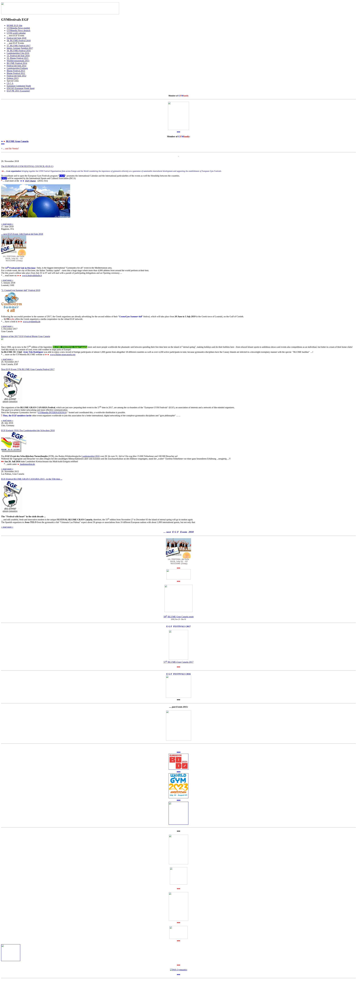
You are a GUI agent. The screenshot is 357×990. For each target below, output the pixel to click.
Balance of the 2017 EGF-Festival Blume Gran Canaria (25, 336)
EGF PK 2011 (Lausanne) (18, 91)
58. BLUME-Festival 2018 (19, 40)
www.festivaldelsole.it (32, 275)
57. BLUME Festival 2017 (18, 45)
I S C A (10, 83)
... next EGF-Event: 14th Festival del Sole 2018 (22, 234)
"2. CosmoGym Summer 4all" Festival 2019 (20, 290)
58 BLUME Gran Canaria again (179, 616)
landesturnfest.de (27, 464)
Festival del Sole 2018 (16, 38)
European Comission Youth (19, 86)
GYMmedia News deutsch (18, 30)
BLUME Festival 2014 (17, 63)
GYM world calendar (16, 33)
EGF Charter (30, 181)
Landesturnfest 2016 (91, 456)
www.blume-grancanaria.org (62, 354)
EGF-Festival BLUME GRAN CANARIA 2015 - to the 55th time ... (31, 479)
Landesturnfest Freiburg (17, 68)
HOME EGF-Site (14, 25)
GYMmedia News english (18, 28)
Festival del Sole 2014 (16, 66)
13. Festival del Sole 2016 (18, 55)
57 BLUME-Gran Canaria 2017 (178, 662)
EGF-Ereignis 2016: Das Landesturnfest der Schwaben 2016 (28, 430)
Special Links (13, 81)
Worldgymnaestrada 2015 (18, 60)
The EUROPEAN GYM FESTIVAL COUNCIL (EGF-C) (27, 166)
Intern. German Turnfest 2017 (20, 48)
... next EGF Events (15, 35)
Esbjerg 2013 (12, 78)
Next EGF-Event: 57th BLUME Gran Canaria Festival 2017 (28, 369)
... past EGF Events (15, 43)
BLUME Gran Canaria (17, 141)
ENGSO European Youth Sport (20, 88)
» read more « (7, 224)
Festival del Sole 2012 (16, 76)
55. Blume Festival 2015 (17, 58)
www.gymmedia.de (31, 321)
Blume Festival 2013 (16, 71)
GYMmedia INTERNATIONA (52, 412)
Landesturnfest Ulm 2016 (18, 53)
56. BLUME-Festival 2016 (19, 50)
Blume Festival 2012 (16, 73)
